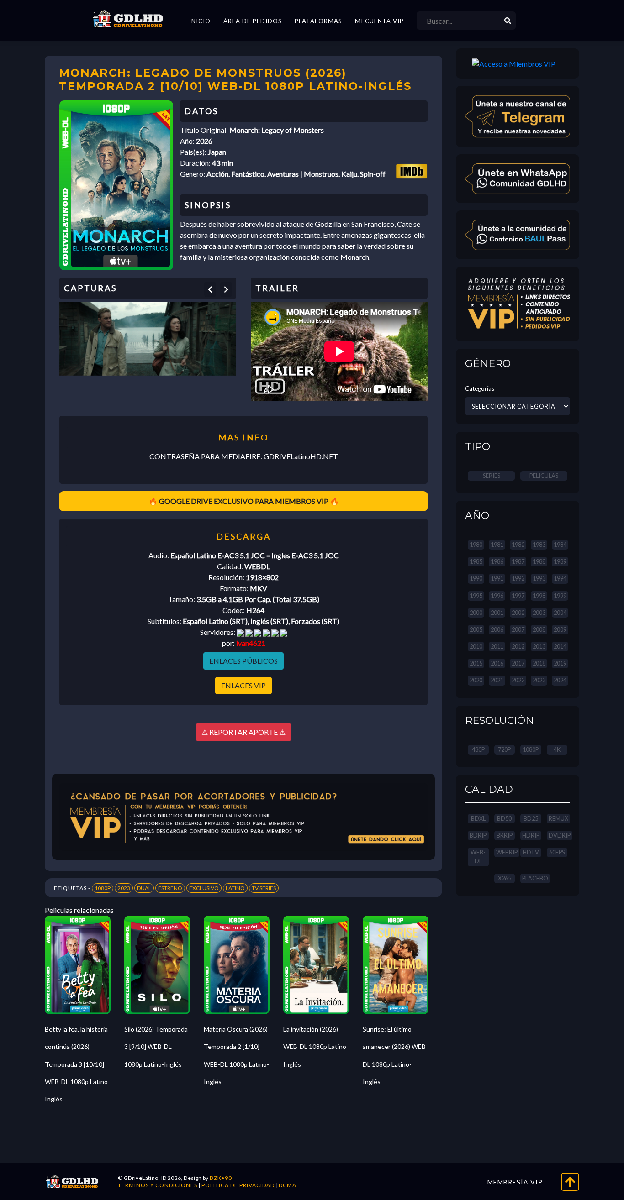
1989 (560, 561)
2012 (518, 646)
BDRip (478, 835)
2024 (560, 680)
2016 (497, 663)
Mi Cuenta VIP (379, 21)
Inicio (200, 21)
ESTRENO (170, 888)
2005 (476, 629)
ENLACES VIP (243, 685)
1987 (518, 561)
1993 (539, 578)
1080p (531, 749)
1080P (103, 888)
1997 (518, 595)
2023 (123, 888)
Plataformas (318, 21)
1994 (560, 578)
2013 (539, 646)
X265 (504, 878)
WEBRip (507, 852)
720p (504, 749)
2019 (560, 663)
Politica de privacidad (238, 1185)
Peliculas (543, 475)
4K (557, 749)
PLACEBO (535, 878)
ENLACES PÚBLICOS (243, 660)
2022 (518, 680)
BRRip (505, 835)
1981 (497, 544)
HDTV (531, 852)
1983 (539, 544)
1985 (476, 561)
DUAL (144, 888)
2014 (560, 646)
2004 (560, 612)
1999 (560, 595)
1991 (497, 578)
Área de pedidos (252, 21)
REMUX (558, 818)
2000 (476, 612)
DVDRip (560, 835)
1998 (539, 595)
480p (478, 749)
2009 (560, 629)
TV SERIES (264, 888)
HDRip (530, 835)
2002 (518, 612)
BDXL (478, 818)
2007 (518, 629)
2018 (539, 663)
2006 (497, 629)
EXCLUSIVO (204, 888)
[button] (210, 289)
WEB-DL (478, 857)
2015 (476, 663)
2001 (497, 612)
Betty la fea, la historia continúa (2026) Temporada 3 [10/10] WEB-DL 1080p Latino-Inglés (77, 1064)
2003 (539, 612)
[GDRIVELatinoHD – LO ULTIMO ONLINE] (128, 19)
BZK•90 (221, 1177)
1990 (476, 578)
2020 (476, 680)
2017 (518, 663)
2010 (476, 646)
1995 (476, 595)
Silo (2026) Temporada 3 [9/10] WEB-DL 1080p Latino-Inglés (156, 1046)
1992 (518, 578)
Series (491, 475)
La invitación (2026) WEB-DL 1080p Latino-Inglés (316, 1046)
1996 (497, 595)
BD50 (504, 818)
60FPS (557, 852)
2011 (497, 646)
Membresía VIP (515, 1182)
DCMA (287, 1185)
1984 (560, 544)
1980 (476, 544)
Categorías (479, 388)
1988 (539, 561)
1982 (518, 544)
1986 (497, 561)
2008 (539, 629)
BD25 (531, 818)
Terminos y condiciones (157, 1185)
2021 (497, 680)
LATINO (235, 888)
